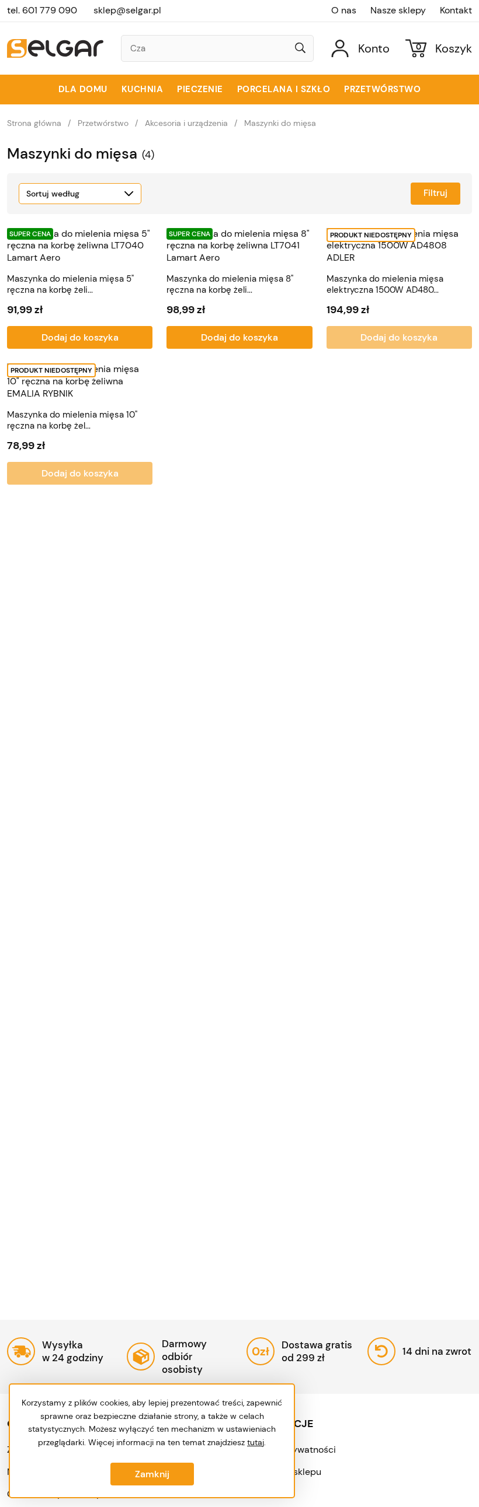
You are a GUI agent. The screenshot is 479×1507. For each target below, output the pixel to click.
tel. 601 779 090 (42, 10)
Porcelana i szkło (284, 89)
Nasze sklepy (398, 10)
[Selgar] (55, 48)
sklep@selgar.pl (127, 10)
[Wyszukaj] (300, 49)
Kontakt (456, 10)
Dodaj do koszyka (80, 337)
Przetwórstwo (382, 89)
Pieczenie (200, 89)
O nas (343, 10)
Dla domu (82, 89)
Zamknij (152, 1474)
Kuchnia (143, 89)
